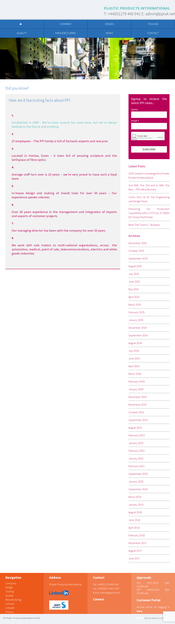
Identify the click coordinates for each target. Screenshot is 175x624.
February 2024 (137, 381)
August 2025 (135, 266)
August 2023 (135, 427)
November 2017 (137, 543)
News (109, 33)
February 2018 (137, 535)
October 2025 (136, 250)
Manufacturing (65, 33)
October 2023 (136, 412)
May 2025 (134, 289)
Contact (153, 33)
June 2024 (134, 358)
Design (109, 24)
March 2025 (135, 304)
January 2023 (136, 443)
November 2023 (137, 404)
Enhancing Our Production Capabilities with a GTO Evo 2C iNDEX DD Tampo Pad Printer (149, 213)
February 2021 (137, 466)
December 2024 (138, 327)
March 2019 (135, 497)
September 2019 (138, 489)
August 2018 (135, 512)
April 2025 (134, 297)
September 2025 (138, 258)
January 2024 (136, 389)
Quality (22, 33)
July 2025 (134, 274)
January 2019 (136, 504)
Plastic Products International (65, 584)
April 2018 (134, 527)
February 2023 (137, 435)
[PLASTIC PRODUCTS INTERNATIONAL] (23, 10)
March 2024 (135, 373)
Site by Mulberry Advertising (157, 618)
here (139, 611)
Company (65, 24)
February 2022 (137, 450)
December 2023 (138, 397)
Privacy (9, 612)
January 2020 (136, 481)
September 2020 (138, 473)
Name (134, 109)
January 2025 (136, 320)
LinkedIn (10, 607)
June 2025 (134, 281)
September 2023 (138, 420)
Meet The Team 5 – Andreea (144, 224)
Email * (135, 120)
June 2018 (134, 520)
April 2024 (134, 366)
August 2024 (135, 343)
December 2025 (138, 243)
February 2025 (137, 312)
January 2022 (136, 458)
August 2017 (135, 550)
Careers (98, 599)
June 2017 (134, 558)
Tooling (153, 24)
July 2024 (134, 350)
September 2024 (138, 335)
